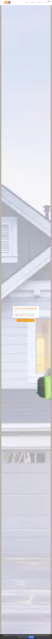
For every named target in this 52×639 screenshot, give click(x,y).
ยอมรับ (31, 637)
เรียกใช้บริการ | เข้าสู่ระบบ (25, 320)
